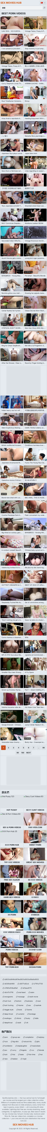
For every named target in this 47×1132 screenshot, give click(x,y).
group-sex (16, 1037)
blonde (41, 1050)
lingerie (23, 1050)
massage (21, 997)
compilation (29, 1037)
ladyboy (41, 1037)
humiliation (8, 1046)
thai (13, 1054)
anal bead (21, 992)
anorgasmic (8, 997)
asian (32, 992)
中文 (43, 2)
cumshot (21, 1014)
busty (28, 1018)
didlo (36, 1018)
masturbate (36, 1046)
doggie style (8, 1010)
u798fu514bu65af (11, 988)
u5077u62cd (24, 984)
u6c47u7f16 (8, 992)
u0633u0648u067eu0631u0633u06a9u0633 (21, 979)
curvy (14, 1050)
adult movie (33, 997)
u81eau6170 (27, 988)
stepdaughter (22, 1046)
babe (22, 1054)
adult (19, 1023)
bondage (32, 1014)
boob (20, 1010)
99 (18, 753)
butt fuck (7, 1001)
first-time (32, 1054)
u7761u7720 (38, 984)
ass (29, 1005)
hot (41, 1054)
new (6, 1059)
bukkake (29, 1001)
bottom (18, 1001)
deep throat (8, 1014)
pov (5, 1050)
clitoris (18, 1018)
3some (29, 1010)
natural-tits (28, 1041)
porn (6, 1037)
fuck (6, 1041)
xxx (32, 1050)
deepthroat (8, 1023)
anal (39, 1001)
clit (27, 1023)
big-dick (16, 1041)
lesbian (15, 1059)
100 (22, 753)
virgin (24, 1059)
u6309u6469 (9, 984)
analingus (7, 1018)
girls (38, 1041)
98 (44, 748)
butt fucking (8, 1005)
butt (5, 1054)
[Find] (44, 7)
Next (28, 753)
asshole (38, 1005)
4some (20, 1005)
